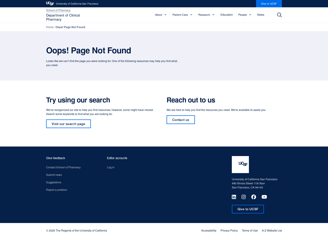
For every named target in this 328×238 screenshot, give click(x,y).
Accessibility (208, 230)
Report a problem (56, 190)
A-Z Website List (272, 230)
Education (227, 15)
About (158, 14)
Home (49, 27)
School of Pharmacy (58, 10)
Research (204, 14)
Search (280, 15)
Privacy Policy (229, 230)
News (260, 15)
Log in (110, 167)
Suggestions (53, 182)
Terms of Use (250, 230)
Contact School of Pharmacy (63, 167)
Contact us (183, 121)
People (242, 14)
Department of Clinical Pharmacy (63, 17)
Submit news (54, 175)
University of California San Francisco (77, 4)
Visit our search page (68, 124)
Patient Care (180, 14)
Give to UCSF (271, 4)
